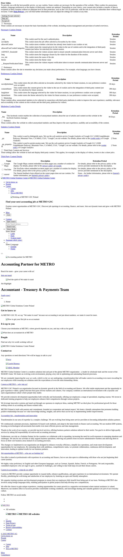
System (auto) (16, 238)
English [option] (13, 247)
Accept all (5, 21)
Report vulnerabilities (14, 527)
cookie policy (95, 138)
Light (13, 234)
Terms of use (10, 525)
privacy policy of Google (51, 166)
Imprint (8, 521)
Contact (9, 530)
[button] (8, 186)
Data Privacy (11, 523)
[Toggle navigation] (2, 253)
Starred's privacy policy (40, 175)
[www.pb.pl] (13, 364)
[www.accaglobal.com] (8, 359)
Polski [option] (13, 249)
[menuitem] (66, 234)
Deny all (5, 18)
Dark (12, 236)
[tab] (61, 30)
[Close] (7, 519)
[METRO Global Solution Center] (28, 178)
